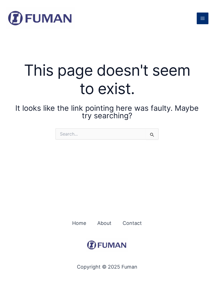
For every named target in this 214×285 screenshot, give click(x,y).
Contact (132, 223)
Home (79, 223)
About (104, 223)
